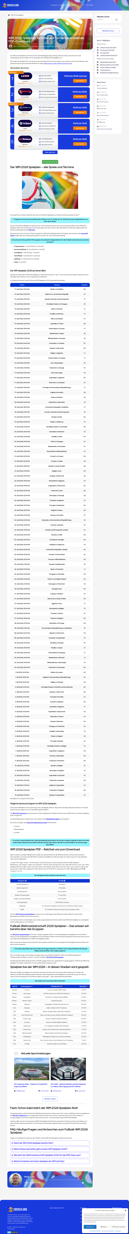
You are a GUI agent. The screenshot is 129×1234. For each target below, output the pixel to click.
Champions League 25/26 (59, 5)
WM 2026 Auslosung (19, 813)
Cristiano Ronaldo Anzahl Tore (108, 55)
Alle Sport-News (50, 1099)
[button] (125, 1210)
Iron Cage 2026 (104, 52)
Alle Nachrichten (108, 31)
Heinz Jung (17, 46)
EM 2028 (90, 5)
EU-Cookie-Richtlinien (95, 1230)
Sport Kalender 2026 (57, 1208)
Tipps (81, 5)
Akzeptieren (90, 1227)
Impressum (118, 1230)
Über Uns (83, 1208)
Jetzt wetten (80, 81)
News (74, 5)
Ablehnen (104, 1227)
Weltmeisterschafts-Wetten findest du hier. (58, 63)
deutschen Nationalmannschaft (37, 822)
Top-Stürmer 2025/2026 (107, 50)
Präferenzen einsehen (118, 1227)
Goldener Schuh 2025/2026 (108, 47)
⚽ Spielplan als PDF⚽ (50, 162)
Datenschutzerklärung (108, 1230)
